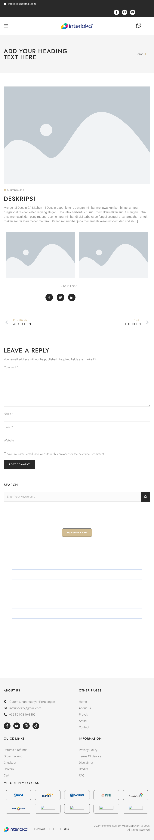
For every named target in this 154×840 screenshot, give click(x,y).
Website (9, 440)
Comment (11, 367)
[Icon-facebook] (7, 725)
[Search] (145, 497)
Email (8, 427)
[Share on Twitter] (60, 297)
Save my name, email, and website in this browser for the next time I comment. (56, 454)
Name (9, 414)
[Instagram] (26, 725)
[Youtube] (16, 725)
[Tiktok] (35, 725)
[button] (6, 26)
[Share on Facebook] (49, 297)
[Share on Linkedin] (71, 297)
